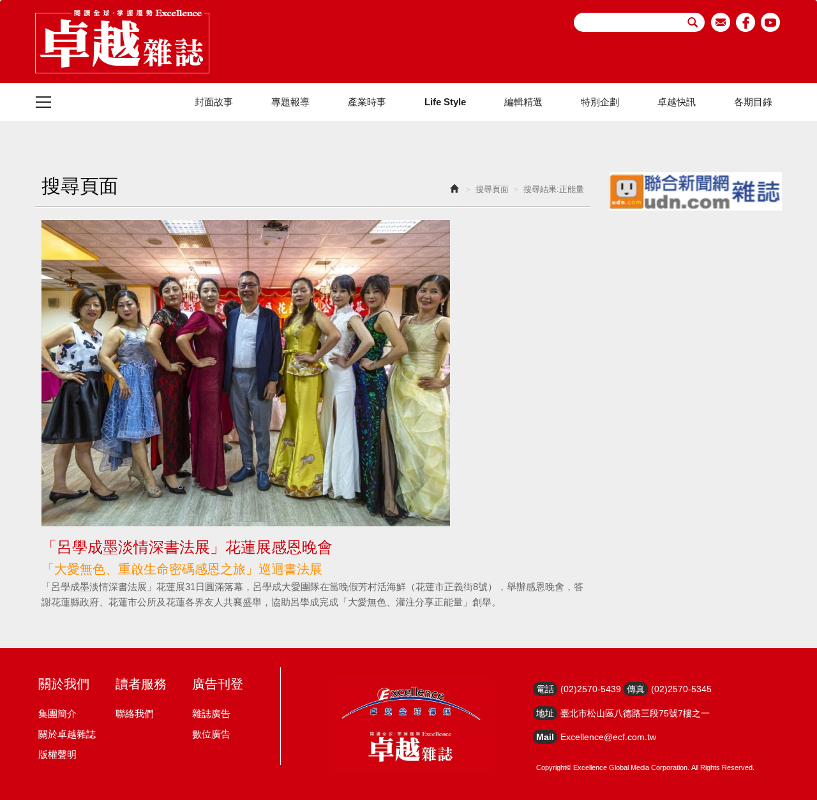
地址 (545, 713)
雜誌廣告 (211, 713)
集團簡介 (57, 713)
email (721, 22)
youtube (771, 22)
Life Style (445, 101)
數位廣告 (211, 734)
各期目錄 (753, 101)
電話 (545, 689)
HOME (122, 41)
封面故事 (214, 101)
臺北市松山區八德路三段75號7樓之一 (635, 713)
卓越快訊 (676, 101)
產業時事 (367, 101)
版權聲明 (57, 754)
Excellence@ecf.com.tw (608, 737)
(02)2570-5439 (590, 689)
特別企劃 (600, 101)
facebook (746, 22)
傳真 (636, 689)
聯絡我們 (135, 713)
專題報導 (290, 101)
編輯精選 (523, 101)
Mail (545, 737)
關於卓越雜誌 (67, 734)
